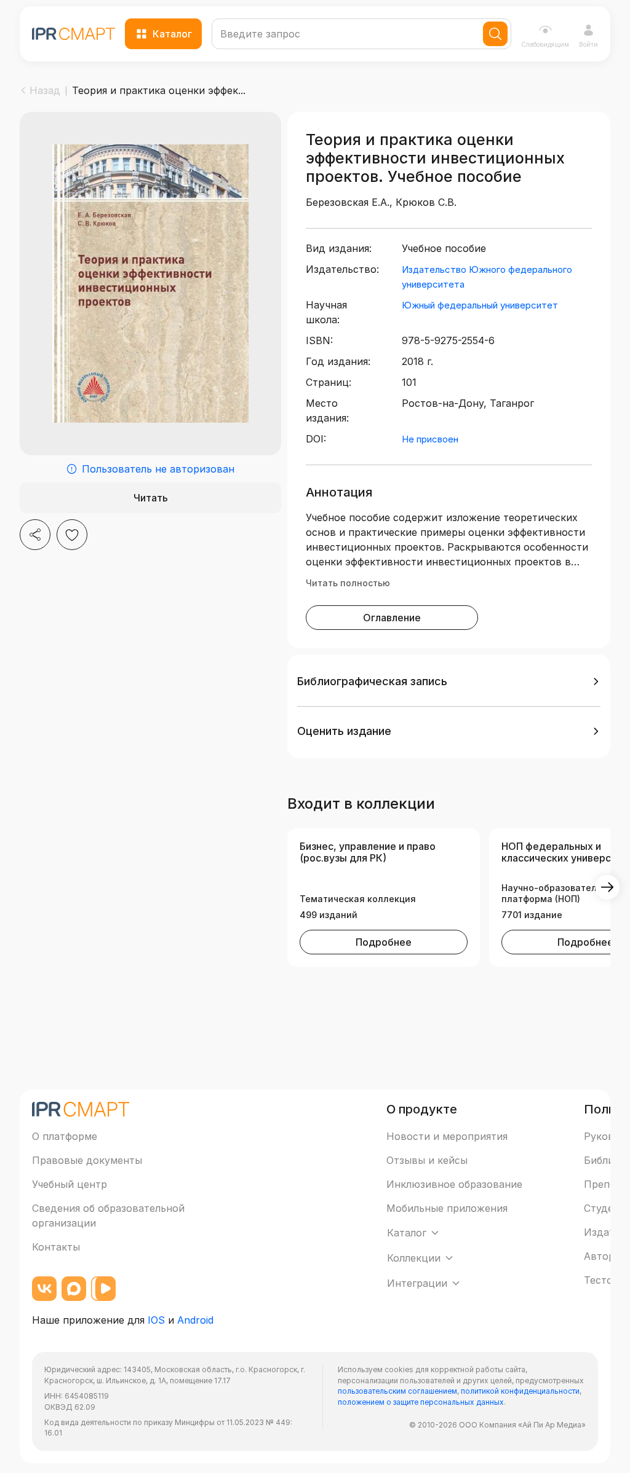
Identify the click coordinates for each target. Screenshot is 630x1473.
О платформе (64, 1136)
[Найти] (495, 34)
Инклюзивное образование (454, 1184)
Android (195, 1320)
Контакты (56, 1247)
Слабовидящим (545, 44)
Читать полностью (348, 583)
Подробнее (384, 942)
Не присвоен (430, 439)
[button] (448, 681)
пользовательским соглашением (397, 1391)
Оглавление (392, 617)
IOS (156, 1320)
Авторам (606, 1256)
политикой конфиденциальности (520, 1391)
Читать (151, 498)
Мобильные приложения (447, 1208)
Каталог (172, 34)
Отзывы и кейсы (427, 1160)
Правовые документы (87, 1160)
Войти (588, 44)
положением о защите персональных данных (421, 1402)
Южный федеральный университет (480, 305)
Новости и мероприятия (447, 1136)
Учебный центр (69, 1184)
